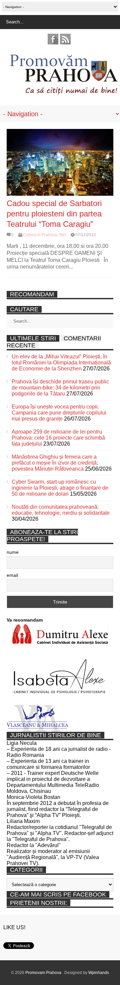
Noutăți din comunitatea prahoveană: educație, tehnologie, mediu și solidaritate (61, 510)
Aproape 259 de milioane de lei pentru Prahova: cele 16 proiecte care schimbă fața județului (58, 438)
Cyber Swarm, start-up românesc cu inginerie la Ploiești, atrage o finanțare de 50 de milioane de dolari (60, 488)
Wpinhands (98, 972)
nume (13, 552)
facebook (53, 39)
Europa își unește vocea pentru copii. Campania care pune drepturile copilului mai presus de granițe (59, 413)
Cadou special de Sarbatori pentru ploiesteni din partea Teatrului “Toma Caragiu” (54, 213)
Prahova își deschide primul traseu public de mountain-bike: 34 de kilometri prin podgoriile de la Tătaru (60, 387)
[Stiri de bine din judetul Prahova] (63, 92)
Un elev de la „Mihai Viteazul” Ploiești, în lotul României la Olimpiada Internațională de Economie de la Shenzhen (61, 362)
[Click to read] (60, 162)
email (12, 575)
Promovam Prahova (43, 972)
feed (65, 39)
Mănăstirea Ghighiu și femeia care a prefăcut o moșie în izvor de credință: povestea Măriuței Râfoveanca (55, 463)
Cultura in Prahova (40, 234)
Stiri (62, 234)
